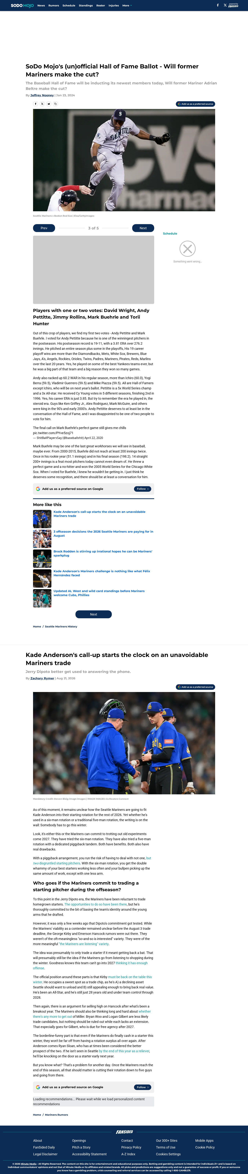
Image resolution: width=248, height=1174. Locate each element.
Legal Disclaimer (45, 1154)
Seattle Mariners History (61, 626)
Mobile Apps (204, 1140)
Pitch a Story (81, 1147)
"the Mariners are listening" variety (83, 944)
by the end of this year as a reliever (124, 1051)
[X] (225, 5)
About (37, 1140)
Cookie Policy (205, 1147)
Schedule (69, 5)
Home (37, 626)
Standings (86, 5)
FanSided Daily (44, 1147)
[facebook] (218, 5)
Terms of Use (165, 1147)
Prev (44, 228)
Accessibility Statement (89, 1154)
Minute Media (28, 1163)
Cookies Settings (168, 1154)
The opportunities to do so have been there (95, 904)
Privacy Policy (131, 1147)
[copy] (55, 103)
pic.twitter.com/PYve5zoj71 (53, 433)
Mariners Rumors (56, 1114)
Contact (127, 1140)
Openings (79, 1140)
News (41, 5)
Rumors (53, 5)
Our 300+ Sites (166, 1140)
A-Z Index (128, 1154)
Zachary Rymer (42, 678)
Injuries (114, 5)
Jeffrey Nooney (42, 95)
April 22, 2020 (93, 438)
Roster (100, 5)
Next (143, 228)
